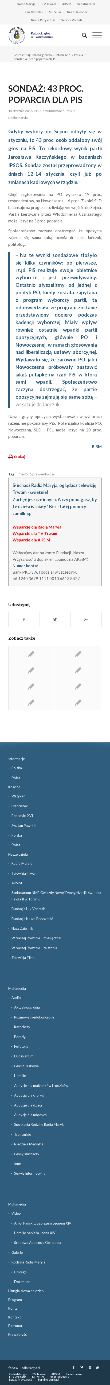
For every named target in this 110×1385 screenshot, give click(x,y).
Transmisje (22, 1134)
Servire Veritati (71, 20)
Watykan (18, 796)
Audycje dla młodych (30, 1115)
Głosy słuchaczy (26, 1154)
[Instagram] (90, 1367)
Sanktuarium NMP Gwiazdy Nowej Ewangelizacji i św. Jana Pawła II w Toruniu (56, 896)
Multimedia (17, 988)
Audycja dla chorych (29, 1095)
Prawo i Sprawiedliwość (36, 474)
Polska (78, 55)
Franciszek (19, 806)
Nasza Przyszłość (43, 20)
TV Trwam (49, 4)
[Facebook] (74, 1367)
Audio (16, 997)
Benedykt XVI (22, 816)
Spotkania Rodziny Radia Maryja (39, 1124)
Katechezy (22, 1027)
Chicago (20, 1272)
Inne (17, 1164)
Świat (15, 778)
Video (16, 1213)
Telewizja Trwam (24, 873)
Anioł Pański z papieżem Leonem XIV (42, 1223)
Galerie (17, 1252)
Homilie (20, 1075)
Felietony (21, 1046)
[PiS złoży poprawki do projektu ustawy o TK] (31, 702)
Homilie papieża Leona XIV (35, 1233)
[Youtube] (98, 1367)
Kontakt (14, 1317)
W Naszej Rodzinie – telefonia (34, 948)
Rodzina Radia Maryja (28, 1262)
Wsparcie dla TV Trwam (35, 533)
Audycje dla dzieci (28, 1105)
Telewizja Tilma (23, 957)
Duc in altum (23, 1056)
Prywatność (17, 1334)
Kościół (14, 787)
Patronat (15, 1326)
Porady (20, 1037)
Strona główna (42, 55)
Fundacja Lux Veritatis (28, 909)
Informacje (63, 55)
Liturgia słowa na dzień (26, 1291)
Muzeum (55, 12)
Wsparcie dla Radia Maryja (37, 527)
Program (15, 1300)
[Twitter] (82, 1367)
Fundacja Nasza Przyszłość (32, 919)
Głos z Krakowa (26, 1066)
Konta (13, 1308)
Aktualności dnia (27, 1007)
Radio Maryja (26, 4)
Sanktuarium (86, 4)
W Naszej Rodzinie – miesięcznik (36, 938)
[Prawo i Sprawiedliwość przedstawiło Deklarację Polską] (31, 686)
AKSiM (66, 4)
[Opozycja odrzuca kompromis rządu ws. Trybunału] (78, 654)
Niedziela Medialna (29, 1144)
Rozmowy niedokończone (34, 1017)
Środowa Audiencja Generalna (37, 1242)
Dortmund (22, 1282)
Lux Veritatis (34, 12)
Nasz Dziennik (77, 12)
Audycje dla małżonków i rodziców (41, 1085)
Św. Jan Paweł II (23, 825)
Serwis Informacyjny (29, 1173)
